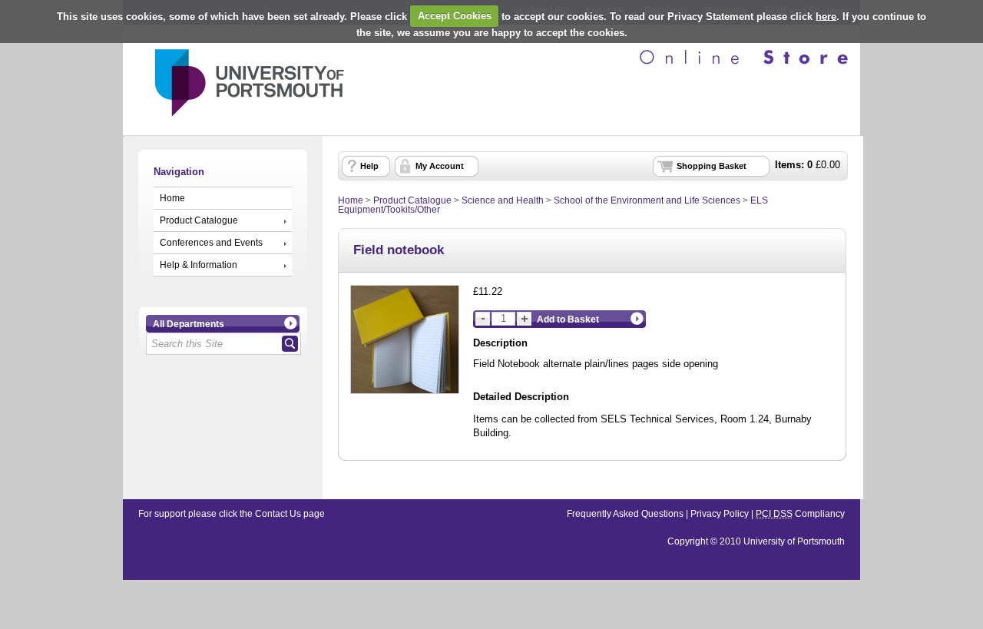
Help (369, 165)
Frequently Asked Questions (625, 513)
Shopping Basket (711, 165)
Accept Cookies (455, 16)
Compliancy (800, 513)
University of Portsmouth (794, 541)
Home (172, 198)
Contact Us (278, 513)
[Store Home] (234, 121)
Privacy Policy (719, 513)
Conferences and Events (211, 242)
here (826, 16)
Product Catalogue (199, 220)
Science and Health (503, 200)
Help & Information (198, 265)
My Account (439, 165)
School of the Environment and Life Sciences (647, 200)
